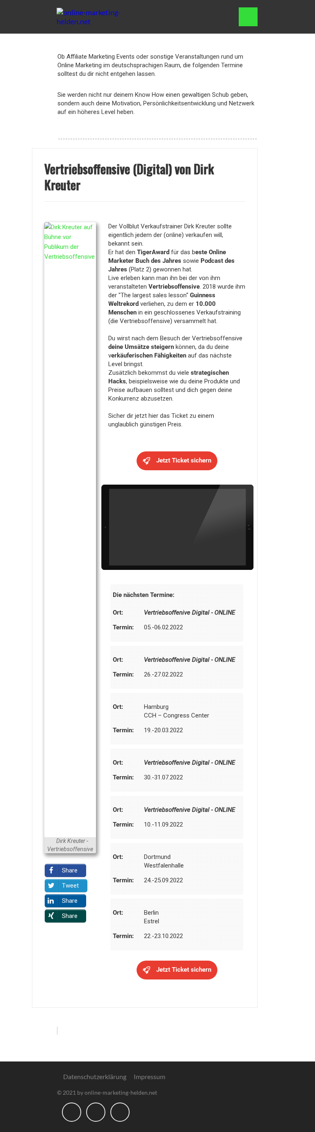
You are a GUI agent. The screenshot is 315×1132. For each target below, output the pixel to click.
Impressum (149, 1076)
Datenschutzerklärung (94, 1076)
